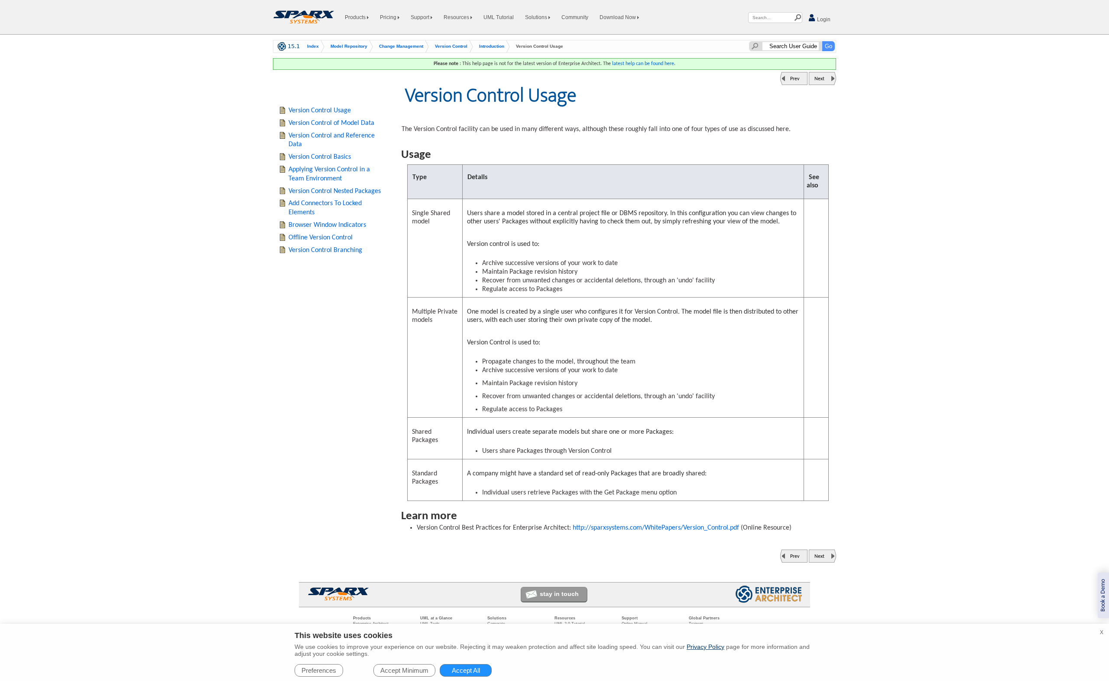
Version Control (451, 46)
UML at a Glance (436, 618)
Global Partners (704, 618)
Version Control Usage (320, 110)
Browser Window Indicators (327, 225)
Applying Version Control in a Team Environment (329, 174)
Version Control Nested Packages (335, 191)
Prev (794, 79)
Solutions (536, 17)
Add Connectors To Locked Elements (325, 208)
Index (313, 46)
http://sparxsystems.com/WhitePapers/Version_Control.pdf (655, 527)
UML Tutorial (498, 17)
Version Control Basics (320, 157)
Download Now (618, 17)
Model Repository (349, 46)
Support (421, 17)
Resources (457, 17)
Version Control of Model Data (331, 123)
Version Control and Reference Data (332, 140)
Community (574, 17)
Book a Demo (1103, 595)
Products (356, 17)
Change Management (401, 46)
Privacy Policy (705, 646)
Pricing (389, 17)
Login (823, 19)
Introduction (491, 46)
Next (819, 79)
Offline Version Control (321, 237)
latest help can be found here (643, 63)
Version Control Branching (325, 250)
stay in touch (559, 593)
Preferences (319, 670)
